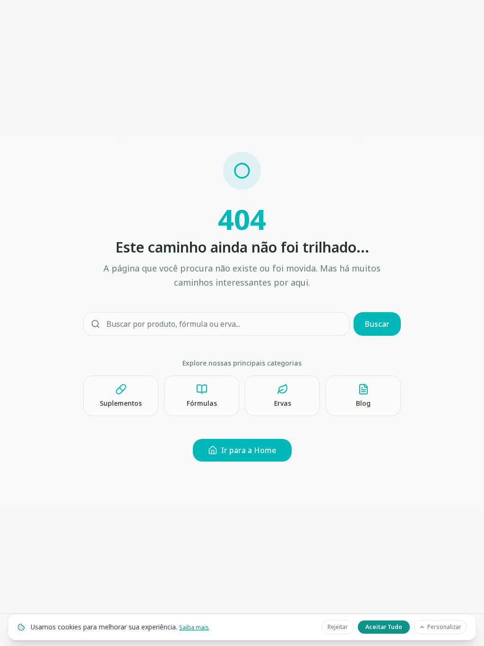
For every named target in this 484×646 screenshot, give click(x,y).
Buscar (377, 324)
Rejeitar (338, 627)
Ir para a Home (249, 450)
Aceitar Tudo (383, 627)
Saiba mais (194, 627)
